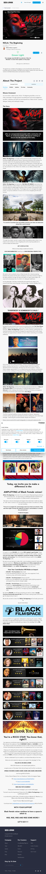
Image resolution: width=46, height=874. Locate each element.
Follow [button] (37, 52)
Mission (6, 843)
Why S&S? (20, 846)
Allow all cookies (37, 450)
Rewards (19, 854)
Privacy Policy (20, 430)
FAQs (32, 843)
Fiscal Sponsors (21, 857)
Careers (6, 848)
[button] (21, 2)
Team (6, 846)
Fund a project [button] (36, 2)
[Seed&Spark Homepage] (8, 2)
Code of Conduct (34, 846)
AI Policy (32, 848)
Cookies (14, 870)
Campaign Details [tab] (14, 84)
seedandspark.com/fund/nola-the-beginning (23, 803)
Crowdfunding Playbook (23, 843)
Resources (20, 851)
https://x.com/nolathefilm (23, 781)
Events (19, 848)
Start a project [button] (27, 2)
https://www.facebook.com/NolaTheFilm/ (24, 778)
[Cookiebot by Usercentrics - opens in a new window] (39, 423)
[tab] (5, 87)
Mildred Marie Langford (11, 47)
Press (6, 851)
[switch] (17, 442)
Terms (6, 870)
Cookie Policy (16, 434)
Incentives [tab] (34, 84)
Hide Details (8, 450)
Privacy (9, 870)
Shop (6, 854)
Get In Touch (33, 851)
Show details (39, 446)
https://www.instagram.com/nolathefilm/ (24, 784)
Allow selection (23, 450)
